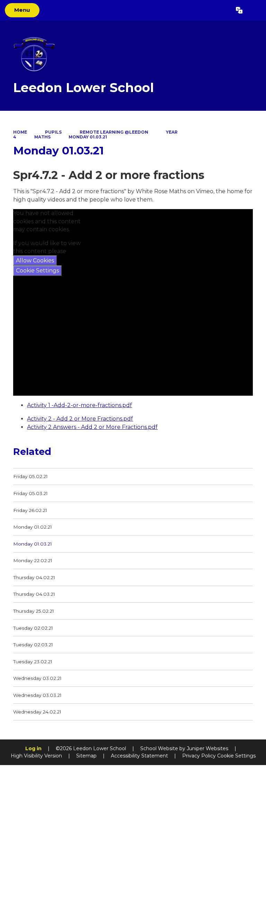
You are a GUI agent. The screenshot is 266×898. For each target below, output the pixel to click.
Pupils (53, 132)
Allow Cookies (35, 260)
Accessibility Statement (139, 756)
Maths (42, 137)
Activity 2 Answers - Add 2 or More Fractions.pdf (92, 427)
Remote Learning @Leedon (114, 132)
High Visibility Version (36, 756)
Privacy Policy (199, 756)
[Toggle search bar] (254, 10)
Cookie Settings (37, 270)
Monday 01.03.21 (88, 137)
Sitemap (86, 756)
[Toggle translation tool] (239, 10)
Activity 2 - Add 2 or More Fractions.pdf (80, 418)
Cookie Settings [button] (236, 756)
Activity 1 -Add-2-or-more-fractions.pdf (79, 405)
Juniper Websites (207, 748)
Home (20, 132)
